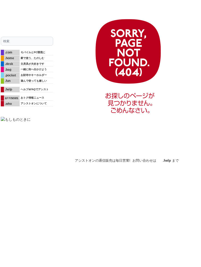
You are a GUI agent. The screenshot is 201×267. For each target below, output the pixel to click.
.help (167, 160)
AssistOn (47, 159)
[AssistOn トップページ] (27, 16)
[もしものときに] (27, 119)
